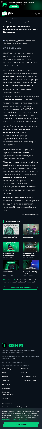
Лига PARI (24, 373)
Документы (6, 384)
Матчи (4, 373)
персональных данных (11, 419)
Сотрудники (6, 380)
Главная (5, 19)
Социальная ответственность (7, 393)
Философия (6, 388)
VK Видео (19, 407)
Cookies (25, 419)
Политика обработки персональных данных (15, 365)
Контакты (5, 398)
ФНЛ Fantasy (6, 369)
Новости (15, 19)
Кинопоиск (30, 407)
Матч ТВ (5, 407)
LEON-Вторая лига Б (28, 380)
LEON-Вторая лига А (28, 377)
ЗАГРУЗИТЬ (14, 6)
